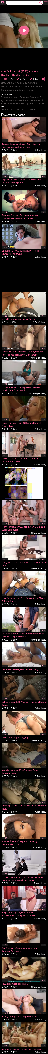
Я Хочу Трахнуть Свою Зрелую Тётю (19, 1016)
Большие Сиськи (16, 103)
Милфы (29, 100)
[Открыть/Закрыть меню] (46, 2)
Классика (15, 109)
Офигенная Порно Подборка (16, 737)
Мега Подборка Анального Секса (18, 319)
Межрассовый (16, 100)
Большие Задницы (29, 97)
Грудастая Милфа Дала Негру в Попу (20, 669)
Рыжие (41, 103)
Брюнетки (31, 103)
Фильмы (5, 109)
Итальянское (28, 109)
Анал (16, 97)
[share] (43, 79)
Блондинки (6, 97)
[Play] (24, 30)
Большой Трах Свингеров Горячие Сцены (22, 1049)
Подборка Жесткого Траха (15, 983)
